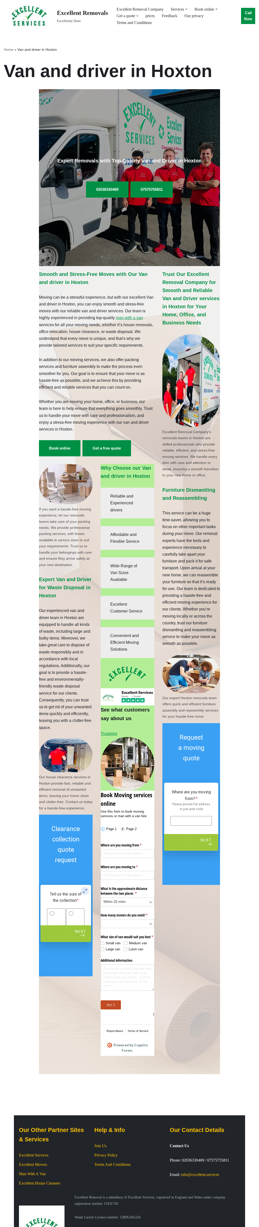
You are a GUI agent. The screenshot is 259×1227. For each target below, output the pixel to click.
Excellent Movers (33, 1164)
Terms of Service (137, 1030)
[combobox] (127, 902)
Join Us (100, 1146)
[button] (186, 9)
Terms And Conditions (112, 1164)
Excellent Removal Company (140, 9)
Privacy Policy (106, 1155)
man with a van (129, 318)
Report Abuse (114, 1030)
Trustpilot (109, 734)
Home (8, 50)
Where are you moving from (127, 845)
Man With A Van (32, 1174)
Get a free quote (107, 448)
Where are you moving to (125, 866)
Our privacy (194, 16)
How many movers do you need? (127, 915)
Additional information (116, 960)
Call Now (248, 16)
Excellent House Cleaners (39, 1183)
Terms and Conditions (134, 22)
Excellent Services (33, 1155)
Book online (59, 448)
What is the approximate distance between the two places (124, 891)
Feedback (169, 16)
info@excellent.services (200, 1174)
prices (150, 16)
